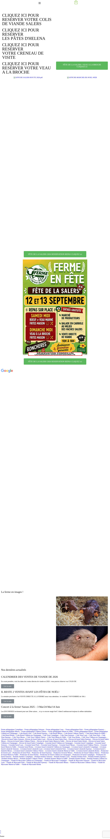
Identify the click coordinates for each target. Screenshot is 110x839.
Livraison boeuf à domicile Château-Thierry (29, 751)
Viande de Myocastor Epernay (36, 762)
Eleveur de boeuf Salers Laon (35, 739)
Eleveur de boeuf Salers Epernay (80, 739)
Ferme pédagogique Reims (84, 731)
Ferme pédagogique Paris (74, 729)
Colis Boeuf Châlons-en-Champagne (28, 735)
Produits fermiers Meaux (10, 758)
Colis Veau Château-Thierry (36, 737)
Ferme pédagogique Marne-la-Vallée (60, 731)
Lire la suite (7, 686)
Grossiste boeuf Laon (16, 745)
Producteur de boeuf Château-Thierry (86, 753)
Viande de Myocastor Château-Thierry (83, 762)
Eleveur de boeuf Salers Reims (76, 741)
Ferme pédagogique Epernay (94, 729)
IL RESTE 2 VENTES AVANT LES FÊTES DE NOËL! (30, 691)
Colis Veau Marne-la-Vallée (56, 737)
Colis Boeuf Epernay (40, 733)
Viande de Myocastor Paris (15, 762)
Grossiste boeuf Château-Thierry (88, 745)
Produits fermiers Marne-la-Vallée (56, 758)
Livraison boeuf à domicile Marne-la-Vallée (60, 751)
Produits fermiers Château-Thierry (31, 758)
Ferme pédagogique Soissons (34, 729)
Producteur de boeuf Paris (21, 753)
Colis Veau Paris (94, 735)
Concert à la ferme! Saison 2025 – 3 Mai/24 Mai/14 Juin (30, 706)
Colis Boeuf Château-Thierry (74, 733)
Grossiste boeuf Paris (32, 745)
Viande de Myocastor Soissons (79, 760)
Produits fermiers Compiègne (23, 757)
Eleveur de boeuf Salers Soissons (13, 739)
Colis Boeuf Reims (8, 735)
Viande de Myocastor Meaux (58, 762)
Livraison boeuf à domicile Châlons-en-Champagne (52, 747)
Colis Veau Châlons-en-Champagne (94, 737)
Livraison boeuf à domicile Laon (31, 749)
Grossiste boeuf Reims (25, 747)
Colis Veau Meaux (18, 737)
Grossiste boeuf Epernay (49, 745)
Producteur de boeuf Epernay (42, 753)
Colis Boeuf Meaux (55, 733)
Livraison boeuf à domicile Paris (55, 749)
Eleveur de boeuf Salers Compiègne (31, 743)
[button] (82, 18)
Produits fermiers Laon (62, 757)
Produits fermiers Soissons (43, 757)
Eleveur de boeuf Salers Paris (57, 739)
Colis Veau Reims (74, 737)
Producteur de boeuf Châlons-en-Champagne (55, 755)
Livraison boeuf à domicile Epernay (79, 749)
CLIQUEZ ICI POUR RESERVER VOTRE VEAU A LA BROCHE (26, 67)
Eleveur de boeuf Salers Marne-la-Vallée (50, 741)
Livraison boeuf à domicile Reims (87, 751)
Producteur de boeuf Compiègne (84, 755)
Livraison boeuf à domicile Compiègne (85, 747)
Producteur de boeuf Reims (29, 755)
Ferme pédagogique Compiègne (12, 729)
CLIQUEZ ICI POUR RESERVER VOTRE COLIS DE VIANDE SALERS (26, 19)
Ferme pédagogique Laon (54, 729)
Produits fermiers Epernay (97, 757)
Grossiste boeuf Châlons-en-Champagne (59, 743)
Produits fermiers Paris (78, 757)
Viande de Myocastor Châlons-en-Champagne (26, 760)
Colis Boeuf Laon (25, 733)
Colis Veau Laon (81, 735)
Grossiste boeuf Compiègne (83, 743)
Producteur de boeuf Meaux (62, 753)
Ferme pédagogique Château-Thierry (33, 731)
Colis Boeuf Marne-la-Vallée (95, 733)
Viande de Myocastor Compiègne (55, 760)
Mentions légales (71, 827)
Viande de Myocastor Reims (31, 764)
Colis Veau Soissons (67, 735)
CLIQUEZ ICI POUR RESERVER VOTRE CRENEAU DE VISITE (23, 51)
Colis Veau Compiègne (51, 735)
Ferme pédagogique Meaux (10, 731)
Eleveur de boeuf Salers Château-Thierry (21, 741)
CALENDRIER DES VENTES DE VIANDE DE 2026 (29, 676)
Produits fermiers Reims (77, 758)
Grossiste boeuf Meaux (67, 745)
